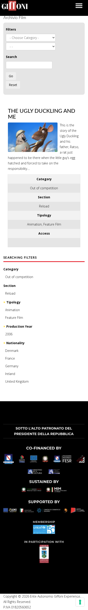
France (10, 358)
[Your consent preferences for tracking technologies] (80, 602)
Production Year (19, 326)
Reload (10, 293)
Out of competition (19, 277)
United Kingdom (17, 381)
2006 (8, 334)
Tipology (13, 302)
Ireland (10, 374)
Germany (11, 366)
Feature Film (14, 317)
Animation (12, 310)
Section (9, 285)
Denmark (12, 350)
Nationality (15, 343)
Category (11, 269)
